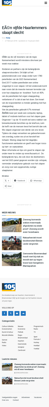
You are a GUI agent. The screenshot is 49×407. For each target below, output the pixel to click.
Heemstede (22, 344)
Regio (20, 335)
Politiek (20, 332)
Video (4, 346)
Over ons (5, 400)
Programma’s (38, 326)
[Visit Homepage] (7, 3)
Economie (21, 329)
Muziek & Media (7, 335)
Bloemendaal (23, 338)
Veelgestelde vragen (9, 397)
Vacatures (38, 397)
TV (35, 332)
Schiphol (21, 347)
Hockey (36, 342)
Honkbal (36, 346)
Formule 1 (37, 339)
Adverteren (26, 397)
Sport (35, 337)
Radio (4, 342)
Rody (8, 38)
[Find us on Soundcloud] (23, 313)
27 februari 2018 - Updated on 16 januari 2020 (22, 41)
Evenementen (7, 329)
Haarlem (21, 341)
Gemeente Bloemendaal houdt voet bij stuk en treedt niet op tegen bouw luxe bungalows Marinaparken (34, 259)
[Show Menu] (46, 3)
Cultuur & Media (7, 326)
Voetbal (36, 349)
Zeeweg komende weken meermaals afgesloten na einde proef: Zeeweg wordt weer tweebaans (33, 225)
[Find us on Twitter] (10, 313)
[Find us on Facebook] (4, 313)
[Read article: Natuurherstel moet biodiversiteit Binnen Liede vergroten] (12, 243)
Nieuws (20, 326)
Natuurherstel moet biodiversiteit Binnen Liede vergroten (32, 240)
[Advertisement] (24, 47)
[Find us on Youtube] (17, 313)
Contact (16, 400)
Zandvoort (21, 350)
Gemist (4, 340)
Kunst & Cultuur (7, 332)
